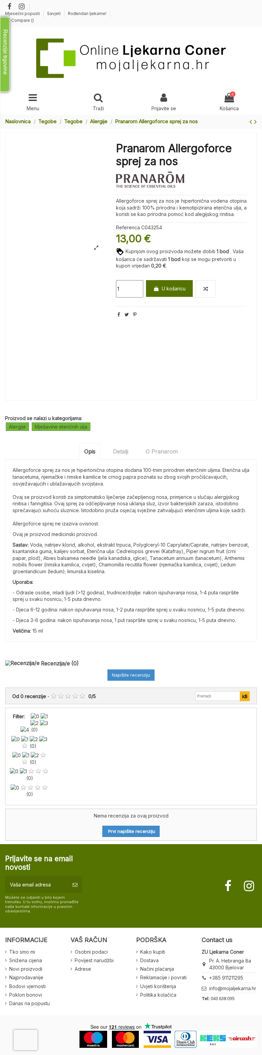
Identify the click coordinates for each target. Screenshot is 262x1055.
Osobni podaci (91, 952)
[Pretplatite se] (75, 884)
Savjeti (54, 13)
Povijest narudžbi (94, 960)
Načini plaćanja (157, 969)
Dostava (149, 960)
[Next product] (255, 121)
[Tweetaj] (127, 314)
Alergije (17, 427)
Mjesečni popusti (23, 13)
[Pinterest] (134, 314)
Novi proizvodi (25, 969)
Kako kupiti (152, 952)
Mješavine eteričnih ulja (61, 427)
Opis (90, 451)
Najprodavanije (26, 977)
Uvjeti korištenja (158, 986)
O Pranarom (162, 451)
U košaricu (174, 288)
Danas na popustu (29, 1003)
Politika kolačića (158, 995)
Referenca (128, 227)
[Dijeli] (118, 314)
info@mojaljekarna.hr (232, 988)
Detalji (120, 451)
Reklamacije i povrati (163, 977)
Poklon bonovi (25, 995)
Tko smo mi (22, 952)
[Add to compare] (206, 289)
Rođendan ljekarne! (87, 13)
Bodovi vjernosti (27, 986)
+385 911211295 (226, 978)
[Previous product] (251, 121)
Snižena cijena (25, 960)
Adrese (83, 969)
